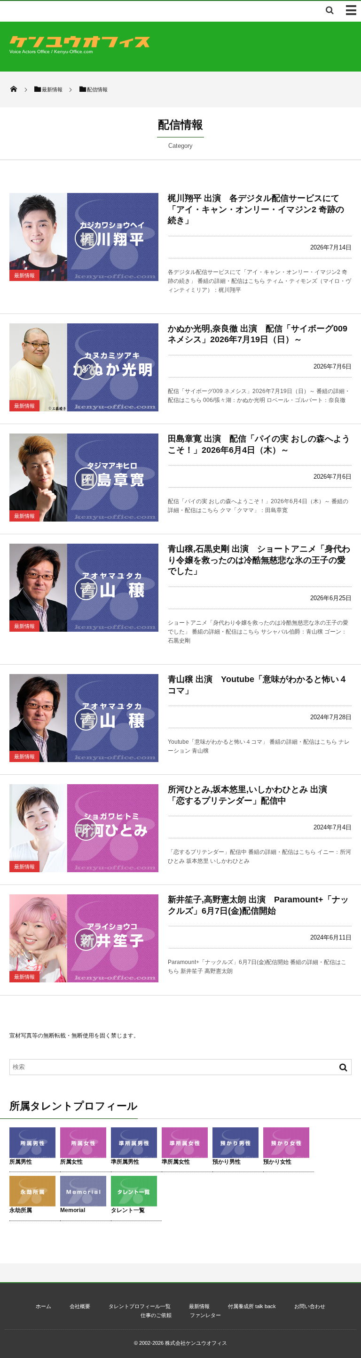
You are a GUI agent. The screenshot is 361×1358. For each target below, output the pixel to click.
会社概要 (80, 1306)
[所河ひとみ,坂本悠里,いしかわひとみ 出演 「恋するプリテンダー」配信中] (83, 828)
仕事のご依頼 (156, 1315)
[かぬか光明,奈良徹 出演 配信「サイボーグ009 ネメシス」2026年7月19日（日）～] (83, 367)
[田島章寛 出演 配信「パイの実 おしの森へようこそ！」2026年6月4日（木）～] (83, 478)
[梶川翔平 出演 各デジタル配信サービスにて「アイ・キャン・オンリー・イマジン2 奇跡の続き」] (83, 237)
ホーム (43, 1306)
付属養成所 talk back (252, 1306)
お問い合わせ (309, 1306)
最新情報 (24, 275)
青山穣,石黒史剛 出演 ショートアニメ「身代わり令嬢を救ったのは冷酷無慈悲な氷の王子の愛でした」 (259, 560)
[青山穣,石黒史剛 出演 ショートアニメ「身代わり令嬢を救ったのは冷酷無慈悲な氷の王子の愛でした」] (83, 588)
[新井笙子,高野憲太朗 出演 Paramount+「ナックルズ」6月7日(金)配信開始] (83, 938)
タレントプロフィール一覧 (140, 1306)
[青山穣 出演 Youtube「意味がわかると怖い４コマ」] (83, 718)
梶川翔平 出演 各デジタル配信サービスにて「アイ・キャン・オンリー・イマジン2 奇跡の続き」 (256, 209)
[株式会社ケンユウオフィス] (79, 45)
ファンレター (205, 1315)
